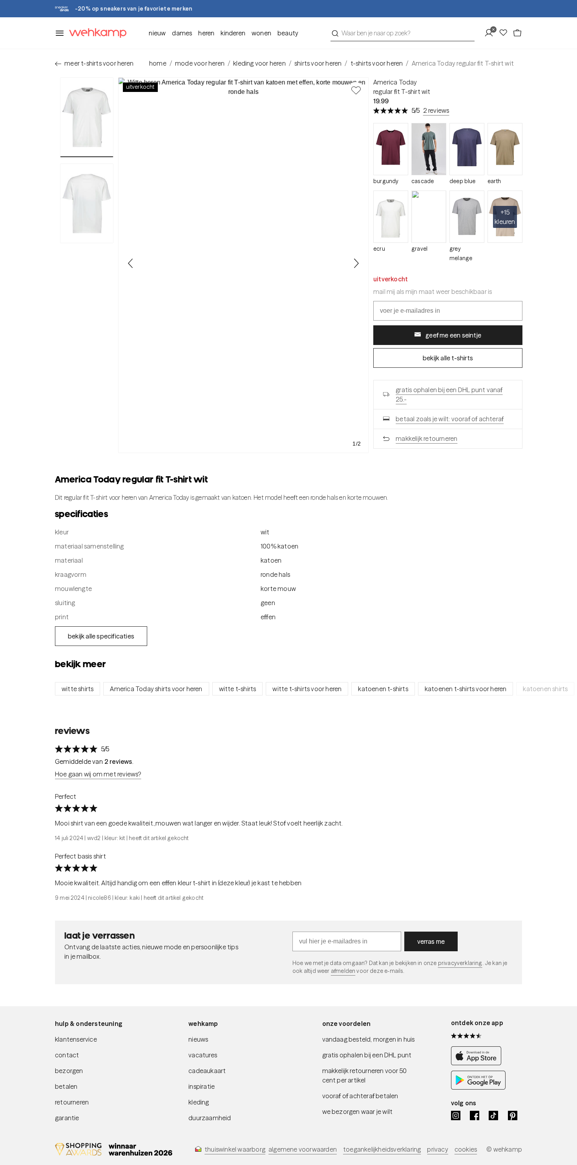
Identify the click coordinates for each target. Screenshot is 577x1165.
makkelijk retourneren (426, 438)
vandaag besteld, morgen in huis (368, 1039)
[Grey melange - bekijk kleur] (466, 217)
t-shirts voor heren (377, 63)
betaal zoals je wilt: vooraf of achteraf (450, 419)
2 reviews (436, 110)
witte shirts (77, 689)
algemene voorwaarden (302, 1149)
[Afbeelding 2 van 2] (86, 203)
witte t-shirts (237, 689)
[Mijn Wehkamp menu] (491, 33)
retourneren (72, 1102)
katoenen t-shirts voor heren (466, 689)
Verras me (431, 941)
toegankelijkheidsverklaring (382, 1149)
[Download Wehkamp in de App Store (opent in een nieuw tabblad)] (478, 1063)
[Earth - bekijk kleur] (505, 149)
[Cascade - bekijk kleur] (428, 149)
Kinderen (233, 33)
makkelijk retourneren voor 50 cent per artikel (364, 1075)
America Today (395, 82)
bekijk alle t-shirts (448, 358)
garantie (67, 1118)
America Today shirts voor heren (156, 689)
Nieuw (157, 33)
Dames (182, 33)
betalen (66, 1086)
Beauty (288, 33)
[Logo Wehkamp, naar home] (95, 33)
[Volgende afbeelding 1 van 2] (356, 263)
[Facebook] (474, 1115)
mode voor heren (200, 63)
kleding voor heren (259, 63)
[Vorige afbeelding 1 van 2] (131, 263)
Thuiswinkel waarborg (235, 1149)
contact (67, 1055)
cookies (466, 1149)
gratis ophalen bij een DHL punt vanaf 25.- (449, 394)
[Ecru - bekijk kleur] (390, 217)
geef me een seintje (453, 335)
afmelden (343, 970)
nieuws (198, 1039)
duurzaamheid (209, 1118)
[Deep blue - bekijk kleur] (466, 149)
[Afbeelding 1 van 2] (86, 117)
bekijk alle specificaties (101, 636)
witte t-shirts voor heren (306, 689)
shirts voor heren (317, 63)
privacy (437, 1149)
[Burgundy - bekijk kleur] (390, 149)
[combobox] (402, 33)
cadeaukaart (207, 1071)
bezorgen (69, 1071)
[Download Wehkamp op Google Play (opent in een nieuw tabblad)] (478, 1087)
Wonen (261, 33)
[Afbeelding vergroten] (243, 265)
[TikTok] (493, 1115)
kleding (198, 1102)
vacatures (202, 1055)
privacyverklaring (460, 963)
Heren (206, 33)
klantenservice (76, 1039)
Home (157, 63)
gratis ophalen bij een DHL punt (367, 1055)
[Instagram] (455, 1115)
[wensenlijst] (505, 33)
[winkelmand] (517, 33)
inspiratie (201, 1086)
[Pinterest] (512, 1115)
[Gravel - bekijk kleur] (428, 217)
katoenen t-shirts (383, 689)
